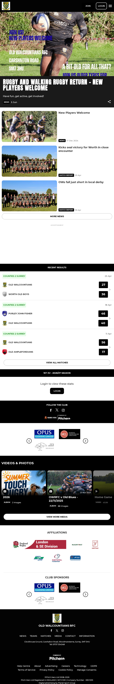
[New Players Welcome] (29, 126)
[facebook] (51, 631)
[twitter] (57, 631)
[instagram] (62, 631)
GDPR (94, 666)
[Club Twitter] (57, 410)
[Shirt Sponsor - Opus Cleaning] (44, 434)
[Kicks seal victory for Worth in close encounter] (29, 161)
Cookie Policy (65, 670)
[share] (109, 102)
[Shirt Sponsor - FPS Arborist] (44, 447)
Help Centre (23, 666)
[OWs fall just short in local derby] (29, 195)
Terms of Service (26, 670)
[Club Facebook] (51, 410)
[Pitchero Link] (64, 419)
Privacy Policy (47, 670)
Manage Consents (86, 670)
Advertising (51, 666)
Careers (66, 666)
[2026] (23, 482)
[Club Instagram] (63, 410)
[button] (109, 102)
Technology (80, 666)
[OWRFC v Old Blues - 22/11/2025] (69, 482)
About (37, 666)
